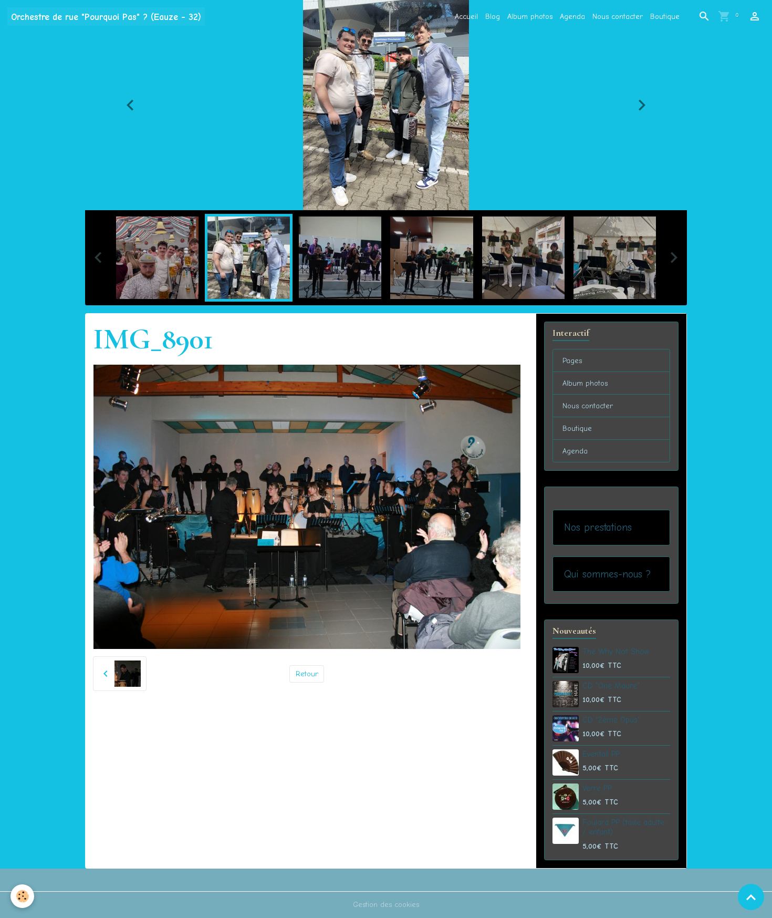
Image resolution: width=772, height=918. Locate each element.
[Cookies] (22, 896)
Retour (307, 673)
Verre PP (597, 788)
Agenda (572, 16)
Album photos (529, 16)
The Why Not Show (615, 651)
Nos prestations (598, 527)
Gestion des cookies (386, 904)
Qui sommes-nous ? (607, 574)
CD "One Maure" (611, 685)
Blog (492, 16)
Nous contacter (617, 16)
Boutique (665, 16)
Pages (572, 360)
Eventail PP (601, 754)
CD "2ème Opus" (611, 720)
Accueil (466, 16)
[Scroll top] (751, 897)
